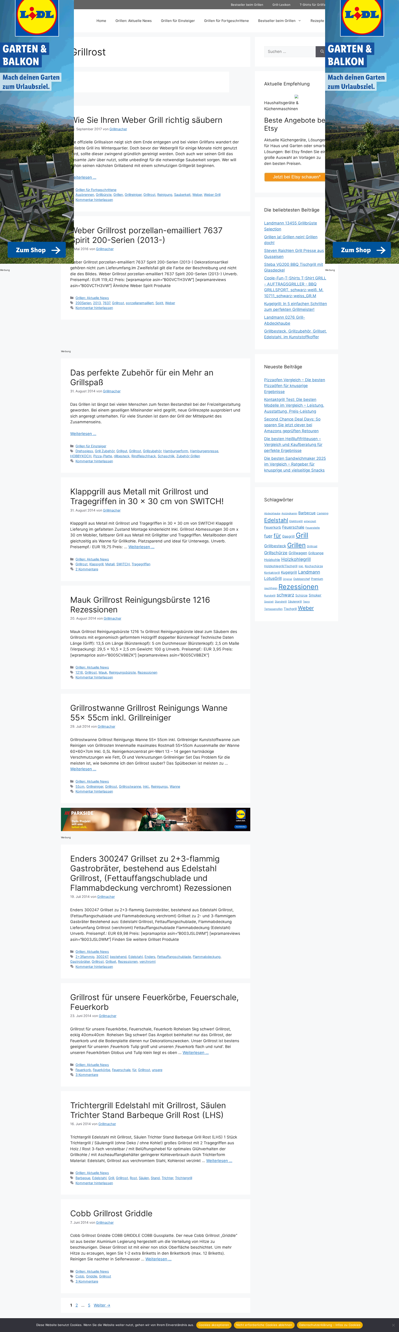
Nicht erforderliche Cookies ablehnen (264, 1325)
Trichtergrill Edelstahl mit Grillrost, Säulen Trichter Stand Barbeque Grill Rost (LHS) (148, 1110)
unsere (157, 1070)
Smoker (315, 595)
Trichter (167, 1178)
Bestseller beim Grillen (247, 4)
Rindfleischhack (143, 456)
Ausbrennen (85, 195)
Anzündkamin (289, 513)
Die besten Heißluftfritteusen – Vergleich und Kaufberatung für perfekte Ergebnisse (293, 444)
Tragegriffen (141, 564)
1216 (79, 672)
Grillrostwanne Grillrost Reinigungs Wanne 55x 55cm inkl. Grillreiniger (148, 712)
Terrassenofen (273, 609)
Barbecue (307, 513)
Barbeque (83, 1178)
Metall (110, 564)
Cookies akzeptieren (214, 1325)
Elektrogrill (296, 521)
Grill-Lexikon (281, 4)
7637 (106, 303)
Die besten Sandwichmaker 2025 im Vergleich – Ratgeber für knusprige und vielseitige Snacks (295, 464)
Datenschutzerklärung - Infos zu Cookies (330, 1325)
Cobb (80, 1276)
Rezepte (317, 20)
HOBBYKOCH (80, 456)
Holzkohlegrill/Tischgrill (280, 566)
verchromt (147, 961)
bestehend (118, 957)
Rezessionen (147, 672)
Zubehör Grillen (188, 456)
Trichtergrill (183, 1178)
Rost (133, 1178)
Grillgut (121, 451)
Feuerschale (121, 1070)
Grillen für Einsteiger (178, 20)
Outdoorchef (301, 579)
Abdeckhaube (272, 513)
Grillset (111, 961)
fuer (268, 536)
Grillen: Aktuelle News (133, 20)
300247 (102, 957)
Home (101, 20)
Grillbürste (104, 195)
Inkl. (146, 786)
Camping (322, 513)
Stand (155, 1178)
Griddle (91, 1276)
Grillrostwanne (130, 786)
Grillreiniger (133, 195)
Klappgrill (96, 564)
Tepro (306, 601)
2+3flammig (85, 957)
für (134, 1070)
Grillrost (149, 195)
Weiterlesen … (83, 177)
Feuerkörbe (101, 1070)
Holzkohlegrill (296, 559)
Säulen (144, 1178)
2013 (97, 303)
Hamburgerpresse (204, 451)
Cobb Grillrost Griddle (111, 1213)
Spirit (159, 303)
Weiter (102, 1305)
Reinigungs (159, 786)
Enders (150, 957)
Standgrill (281, 601)
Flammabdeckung (207, 957)
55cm (80, 786)
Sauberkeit (182, 195)
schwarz (285, 595)
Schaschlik (166, 456)
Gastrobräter (80, 961)
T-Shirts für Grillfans (314, 4)
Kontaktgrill (272, 572)
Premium (317, 579)
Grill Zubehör (105, 451)
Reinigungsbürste (122, 672)
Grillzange (315, 553)
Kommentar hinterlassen (94, 200)
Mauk (103, 672)
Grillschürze (275, 552)
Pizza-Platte (102, 456)
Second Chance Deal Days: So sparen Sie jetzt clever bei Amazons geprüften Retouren (292, 425)
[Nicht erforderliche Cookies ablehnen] (393, 1325)
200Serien (83, 303)
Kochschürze (314, 566)
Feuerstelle (312, 527)
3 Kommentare (87, 1075)
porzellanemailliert (140, 303)
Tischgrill (290, 609)
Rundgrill (269, 595)
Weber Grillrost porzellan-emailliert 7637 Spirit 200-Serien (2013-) (146, 235)
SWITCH (123, 564)
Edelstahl (135, 957)
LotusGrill (273, 578)
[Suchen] (322, 51)
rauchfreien (270, 588)
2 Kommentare (87, 569)
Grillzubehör (152, 451)
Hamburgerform (175, 451)
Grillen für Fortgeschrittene (226, 20)
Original (287, 579)
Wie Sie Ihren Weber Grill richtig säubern (146, 120)
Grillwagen (298, 553)
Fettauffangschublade (174, 957)
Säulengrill (295, 601)
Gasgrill (288, 536)
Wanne (175, 786)
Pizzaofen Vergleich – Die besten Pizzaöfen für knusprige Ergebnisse (294, 386)
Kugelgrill (289, 572)
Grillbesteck (275, 546)
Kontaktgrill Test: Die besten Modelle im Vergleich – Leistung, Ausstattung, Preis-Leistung (294, 405)
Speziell (269, 601)
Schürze (301, 595)
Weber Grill (212, 195)
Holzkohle (272, 560)
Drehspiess (84, 451)
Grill (111, 1178)
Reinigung (164, 195)
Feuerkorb (83, 1070)
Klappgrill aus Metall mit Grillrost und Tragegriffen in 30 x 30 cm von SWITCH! (147, 496)
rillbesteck (122, 456)
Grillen (118, 195)
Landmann (309, 572)
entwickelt (310, 521)
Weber (197, 195)
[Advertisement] (145, 334)
